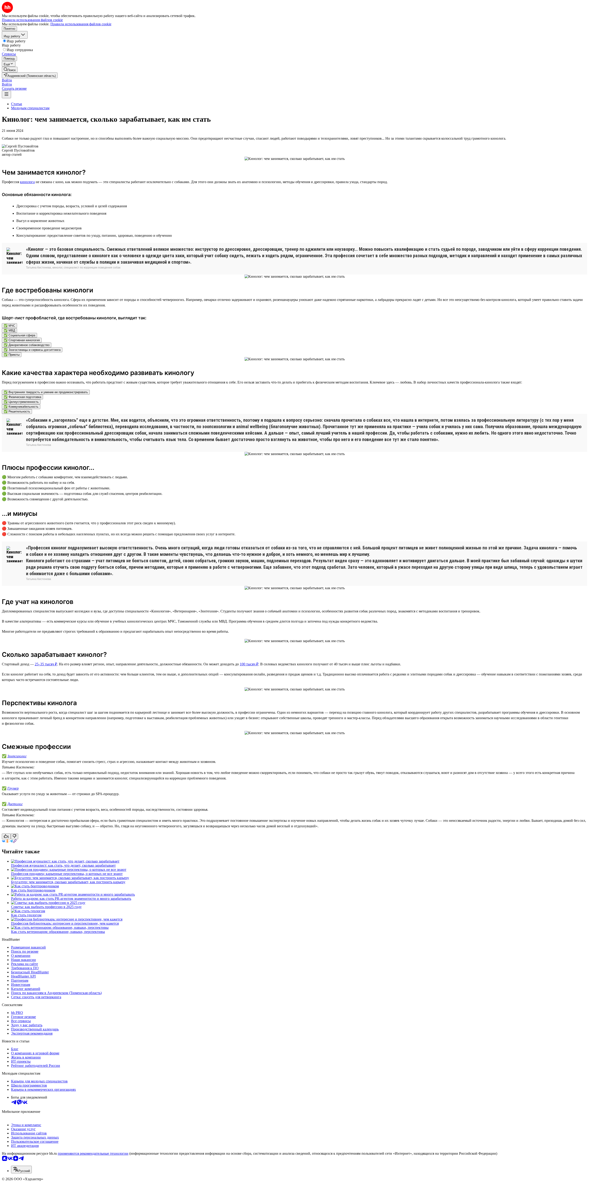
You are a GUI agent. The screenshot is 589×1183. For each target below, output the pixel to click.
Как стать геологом (26, 915)
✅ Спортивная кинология (22, 340)
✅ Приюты (12, 354)
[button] (7, 80)
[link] (9, 69)
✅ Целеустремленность (21, 402)
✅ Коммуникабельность (21, 406)
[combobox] (21, 1169)
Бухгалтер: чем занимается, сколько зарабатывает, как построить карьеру (68, 882)
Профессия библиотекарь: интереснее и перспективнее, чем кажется (65, 923)
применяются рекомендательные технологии (93, 1153)
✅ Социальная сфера (19, 335)
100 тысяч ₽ (249, 664)
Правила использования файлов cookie (80, 24)
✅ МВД (9, 330)
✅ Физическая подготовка (22, 397)
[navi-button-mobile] (6, 94)
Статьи (16, 104)
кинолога (27, 182)
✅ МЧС (9, 325)
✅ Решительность (17, 411)
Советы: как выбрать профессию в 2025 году (46, 907)
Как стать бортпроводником (33, 890)
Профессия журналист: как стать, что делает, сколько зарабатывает (63, 865)
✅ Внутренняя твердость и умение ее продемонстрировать (46, 392)
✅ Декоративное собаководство (26, 345)
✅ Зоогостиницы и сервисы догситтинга (32, 350)
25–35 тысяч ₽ (46, 664)
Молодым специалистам (30, 108)
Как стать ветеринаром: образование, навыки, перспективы (58, 932)
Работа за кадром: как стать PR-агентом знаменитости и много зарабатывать (71, 898)
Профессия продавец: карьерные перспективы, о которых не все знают (67, 874)
